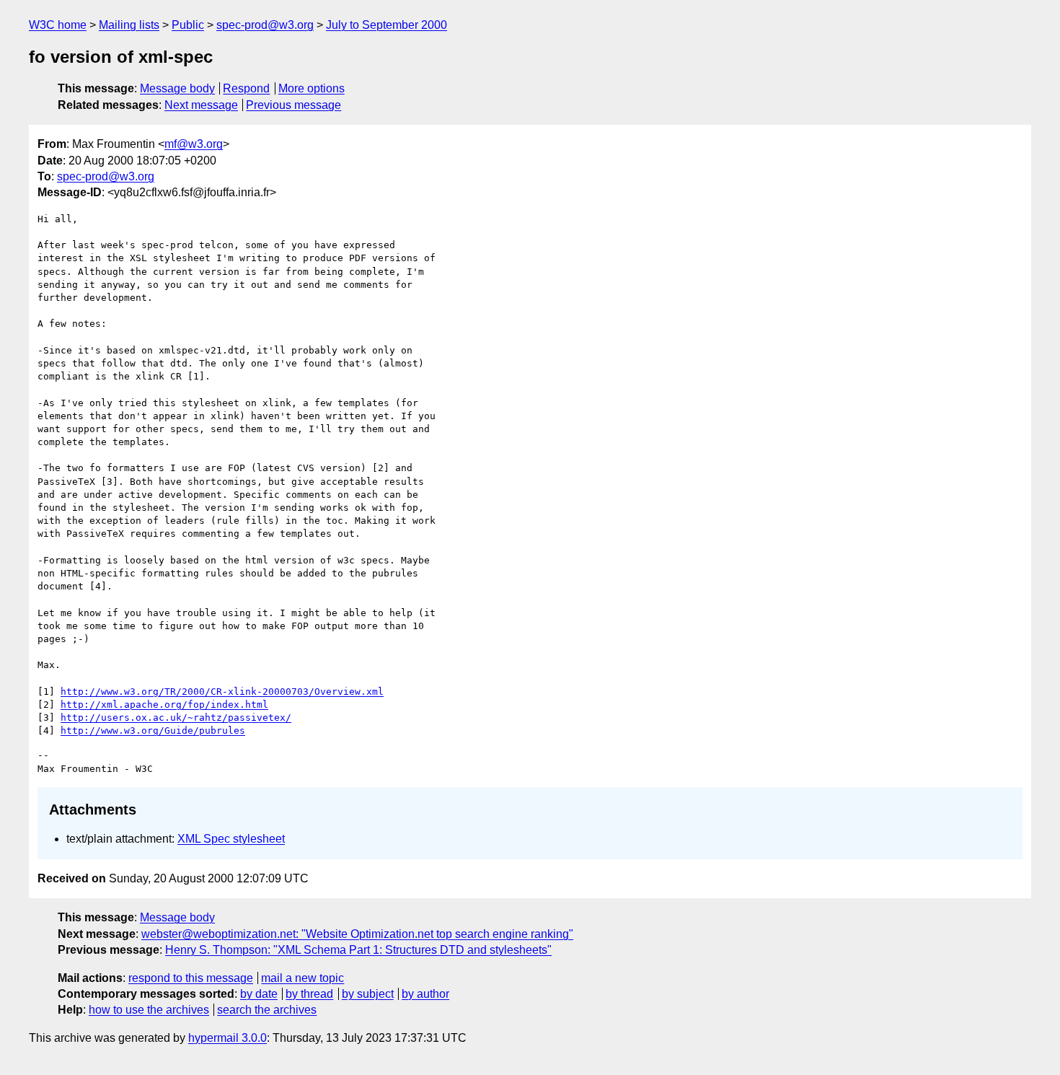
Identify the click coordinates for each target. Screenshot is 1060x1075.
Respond (246, 88)
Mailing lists (129, 25)
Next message (201, 105)
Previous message (293, 105)
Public (188, 25)
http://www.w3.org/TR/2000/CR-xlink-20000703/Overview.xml (222, 691)
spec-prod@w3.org (265, 25)
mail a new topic (302, 978)
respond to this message (190, 978)
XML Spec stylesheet (231, 839)
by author (425, 994)
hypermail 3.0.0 (227, 1038)
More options (311, 88)
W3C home (58, 25)
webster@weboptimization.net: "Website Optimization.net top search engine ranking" (357, 934)
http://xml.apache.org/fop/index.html (164, 704)
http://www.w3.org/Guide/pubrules (153, 730)
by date (259, 994)
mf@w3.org (193, 144)
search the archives (267, 1010)
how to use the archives (149, 1010)
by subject (368, 994)
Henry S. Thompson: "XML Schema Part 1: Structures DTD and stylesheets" (358, 950)
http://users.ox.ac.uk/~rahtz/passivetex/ (176, 717)
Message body (177, 88)
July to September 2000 (386, 25)
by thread (309, 994)
